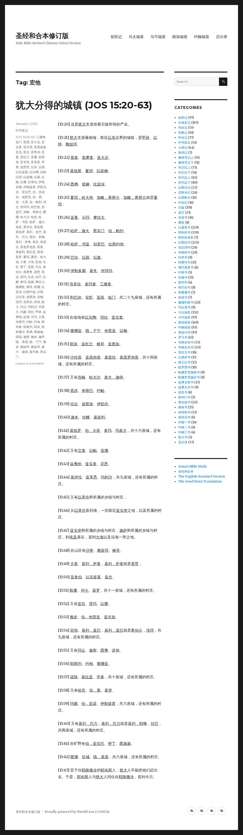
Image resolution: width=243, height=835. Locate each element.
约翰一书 (184, 422)
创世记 (116, 36)
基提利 (20, 252)
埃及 (19, 227)
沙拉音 (20, 297)
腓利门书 (184, 397)
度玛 (23, 277)
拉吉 (31, 277)
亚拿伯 (35, 152)
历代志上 (184, 178)
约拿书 (182, 272)
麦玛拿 (34, 352)
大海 (31, 262)
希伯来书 (184, 402)
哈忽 (34, 217)
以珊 (23, 182)
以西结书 (184, 242)
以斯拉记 (184, 188)
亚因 (26, 142)
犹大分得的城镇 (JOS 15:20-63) (84, 105)
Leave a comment (30, 363)
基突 (40, 252)
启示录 (221, 36)
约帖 (29, 322)
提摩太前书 (186, 382)
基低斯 (38, 227)
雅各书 (182, 407)
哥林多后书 (186, 347)
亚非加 (24, 162)
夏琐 (26, 257)
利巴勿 (35, 207)
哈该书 (182, 297)
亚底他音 (40, 147)
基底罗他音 (28, 247)
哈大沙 (24, 217)
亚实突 (28, 147)
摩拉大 (40, 282)
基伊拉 (28, 227)
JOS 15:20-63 (25, 137)
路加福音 (179, 36)
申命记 (182, 138)
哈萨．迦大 (37, 222)
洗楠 (40, 297)
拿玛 (23, 282)
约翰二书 (184, 427)
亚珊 (34, 157)
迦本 (34, 337)
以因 (41, 167)
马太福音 (136, 36)
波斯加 (31, 297)
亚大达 (35, 142)
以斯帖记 (184, 197)
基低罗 (20, 232)
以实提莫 (22, 172)
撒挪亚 (20, 287)
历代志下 (184, 183)
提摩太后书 (186, 387)
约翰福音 (201, 36)
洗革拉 (28, 302)
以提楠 (28, 177)
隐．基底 (22, 342)
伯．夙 (37, 197)
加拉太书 (184, 352)
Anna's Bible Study (192, 466)
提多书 (182, 392)
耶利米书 (184, 232)
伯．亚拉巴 (23, 192)
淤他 (37, 302)
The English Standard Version (201, 476)
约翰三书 (184, 432)
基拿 (40, 247)
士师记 (182, 148)
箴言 (181, 212)
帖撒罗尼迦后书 (189, 377)
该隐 (19, 337)
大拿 (23, 262)
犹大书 (182, 437)
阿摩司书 (184, 262)
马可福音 (158, 36)
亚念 (19, 152)
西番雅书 (184, 292)
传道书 (182, 217)
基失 (36, 242)
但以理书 (184, 247)
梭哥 (29, 287)
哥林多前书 (186, 342)
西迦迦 (38, 332)
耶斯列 (28, 327)
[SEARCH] (223, 82)
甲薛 (38, 312)
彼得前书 (184, 412)
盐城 (26, 317)
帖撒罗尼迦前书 (189, 372)
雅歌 (181, 222)
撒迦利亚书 (186, 302)
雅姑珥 (24, 347)
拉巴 (38, 277)
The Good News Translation (200, 481)
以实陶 (34, 172)
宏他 (38, 262)
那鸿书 (182, 282)
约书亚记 (22, 130)
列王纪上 (184, 168)
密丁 (23, 267)
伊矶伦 (41, 187)
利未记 (182, 128)
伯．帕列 (35, 202)
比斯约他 (29, 292)
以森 (37, 177)
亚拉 (26, 152)
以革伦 (32, 182)
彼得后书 (184, 417)
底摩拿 (28, 272)
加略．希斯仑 (32, 212)
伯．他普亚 (23, 197)
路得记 (182, 153)
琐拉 (31, 312)
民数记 (182, 133)
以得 (19, 177)
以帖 (43, 172)
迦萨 (41, 337)
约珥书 (182, 257)
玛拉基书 (184, 307)
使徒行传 (184, 332)
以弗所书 (184, 357)
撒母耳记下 (186, 163)
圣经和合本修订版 (42, 36)
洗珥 (19, 302)
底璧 (37, 272)
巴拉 (38, 267)
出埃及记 (184, 123)
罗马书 (182, 337)
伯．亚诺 (39, 192)
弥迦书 (182, 277)
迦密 (26, 337)
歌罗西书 (184, 367)
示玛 (34, 317)
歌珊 (37, 287)
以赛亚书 (184, 227)
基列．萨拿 (23, 242)
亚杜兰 (24, 157)
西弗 (29, 332)
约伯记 (182, 202)
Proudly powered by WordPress (70, 812)
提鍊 (31, 282)
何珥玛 (24, 207)
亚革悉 (35, 162)
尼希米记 (184, 192)
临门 (19, 142)
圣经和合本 (186, 471)
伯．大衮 (22, 202)
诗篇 (181, 207)
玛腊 (23, 312)
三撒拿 (41, 137)
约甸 (37, 322)
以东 (34, 167)
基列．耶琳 (37, 237)
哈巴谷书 (184, 287)
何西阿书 (184, 252)
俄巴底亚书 (186, 267)
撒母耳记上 (186, 158)
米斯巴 (20, 322)
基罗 (19, 257)
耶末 (37, 327)
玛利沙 (32, 307)
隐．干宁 (35, 342)
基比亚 (31, 252)
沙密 (40, 292)
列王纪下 (184, 173)
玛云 (23, 307)
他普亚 (24, 167)
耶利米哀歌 (186, 237)
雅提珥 (35, 347)
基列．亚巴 (34, 232)
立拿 (41, 317)
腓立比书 (184, 362)
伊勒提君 (29, 187)
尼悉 (31, 267)
